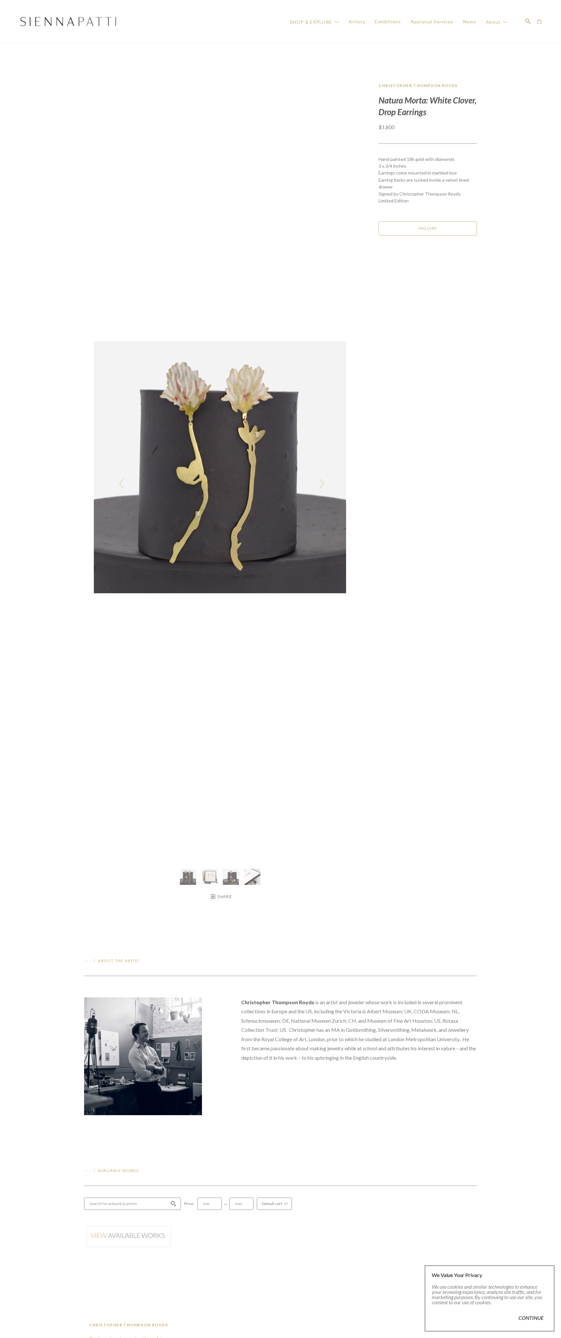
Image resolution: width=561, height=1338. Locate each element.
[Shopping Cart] (539, 21)
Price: (189, 1203)
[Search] (527, 21)
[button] (314, 21)
